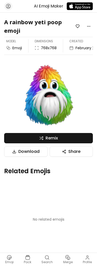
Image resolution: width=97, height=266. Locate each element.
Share (74, 151)
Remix (52, 138)
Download (29, 151)
